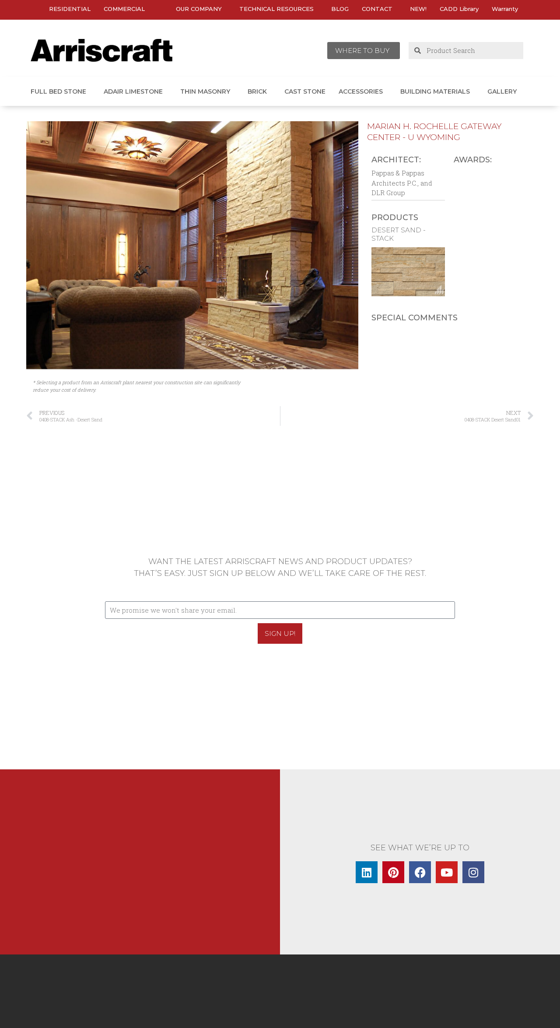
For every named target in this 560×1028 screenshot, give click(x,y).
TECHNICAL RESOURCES (276, 8)
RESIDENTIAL (70, 8)
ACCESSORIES (361, 91)
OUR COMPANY (199, 8)
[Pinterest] (393, 872)
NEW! (418, 8)
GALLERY (502, 91)
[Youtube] (447, 872)
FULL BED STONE (58, 91)
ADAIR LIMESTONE (133, 91)
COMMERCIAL (124, 8)
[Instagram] (473, 872)
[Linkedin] (367, 872)
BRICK (257, 91)
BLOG (340, 8)
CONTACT (377, 8)
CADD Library (459, 8)
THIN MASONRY (205, 91)
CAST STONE (305, 91)
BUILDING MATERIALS (435, 91)
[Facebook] (420, 872)
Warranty (505, 8)
